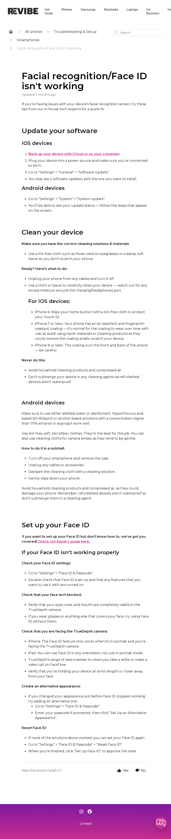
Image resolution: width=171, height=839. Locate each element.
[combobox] (138, 32)
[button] (161, 823)
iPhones (66, 9)
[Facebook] (89, 812)
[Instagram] (81, 812)
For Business (152, 11)
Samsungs (88, 9)
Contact (86, 823)
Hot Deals (49, 11)
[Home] (10, 31)
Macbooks (111, 9)
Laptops (132, 9)
